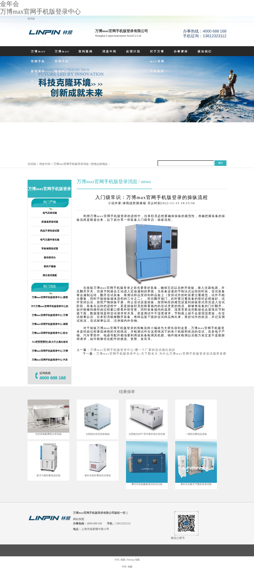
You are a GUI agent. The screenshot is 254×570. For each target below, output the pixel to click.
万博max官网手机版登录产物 (62, 66)
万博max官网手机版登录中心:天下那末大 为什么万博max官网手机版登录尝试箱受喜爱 (161, 353)
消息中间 (109, 51)
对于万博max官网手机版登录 (157, 66)
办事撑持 (181, 51)
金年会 (9, 3)
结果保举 (127, 391)
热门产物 (49, 202)
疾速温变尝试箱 (49, 221)
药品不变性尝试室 (49, 230)
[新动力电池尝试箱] (48, 457)
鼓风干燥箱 (50, 266)
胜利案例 (86, 51)
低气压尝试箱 (50, 212)
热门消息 (49, 286)
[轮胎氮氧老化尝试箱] (147, 462)
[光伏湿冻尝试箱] (97, 416)
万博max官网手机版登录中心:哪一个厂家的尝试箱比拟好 (132, 349)
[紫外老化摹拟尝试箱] (97, 457)
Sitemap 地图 (133, 559)
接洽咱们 (205, 51)
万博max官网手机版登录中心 (40, 11)
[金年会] (50, 33)
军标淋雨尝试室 (49, 248)
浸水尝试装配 (50, 275)
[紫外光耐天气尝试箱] (196, 462)
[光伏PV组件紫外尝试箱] (147, 416)
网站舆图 (78, 519)
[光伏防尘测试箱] (48, 416)
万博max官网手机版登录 (108, 216)
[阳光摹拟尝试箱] (196, 416)
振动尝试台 (50, 257)
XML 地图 (119, 559)
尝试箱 (32, 164)
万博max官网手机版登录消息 (71, 164)
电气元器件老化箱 (49, 239)
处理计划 (133, 51)
